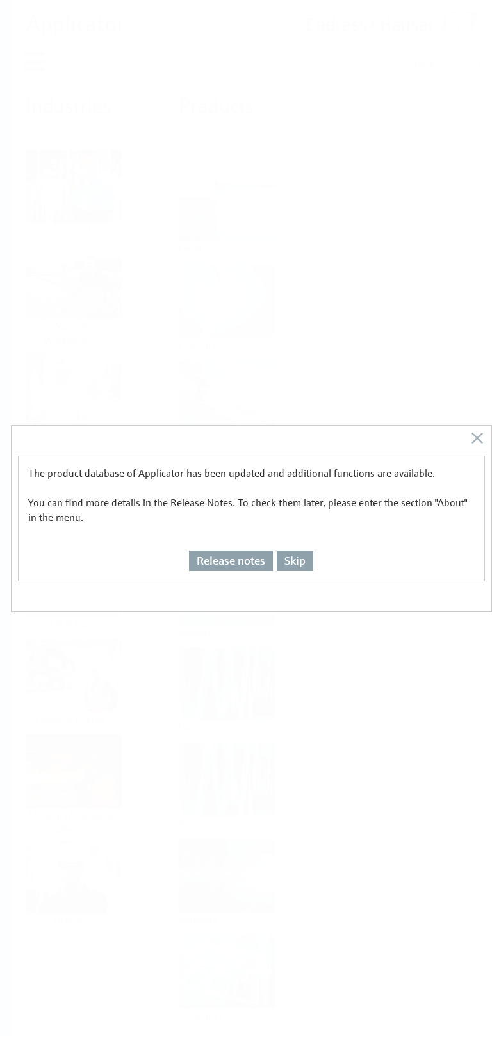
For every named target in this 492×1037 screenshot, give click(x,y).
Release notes (231, 560)
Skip (295, 560)
